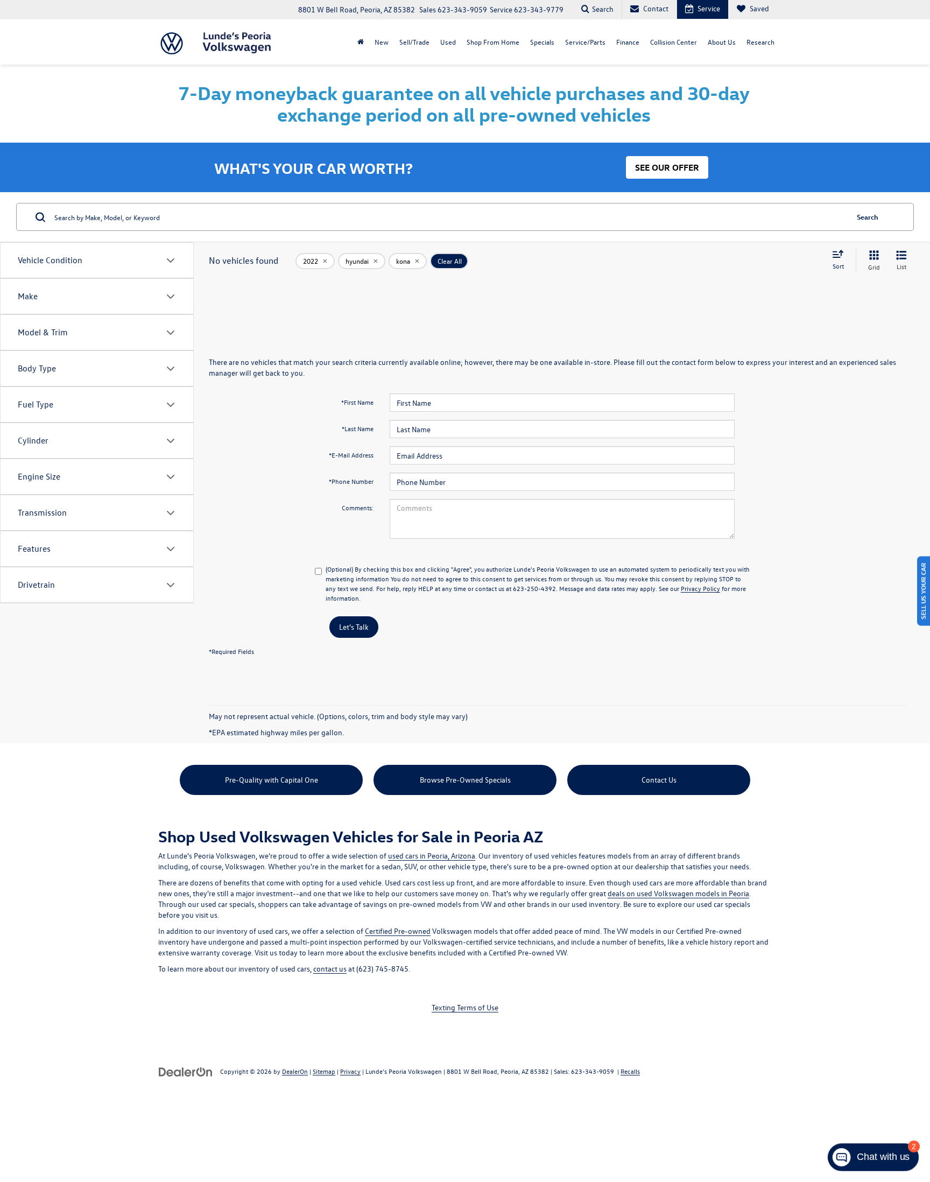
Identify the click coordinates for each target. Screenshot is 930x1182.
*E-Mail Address (351, 455)
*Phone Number (351, 481)
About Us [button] (722, 41)
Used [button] (448, 41)
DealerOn (295, 1071)
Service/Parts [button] (585, 41)
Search (867, 216)
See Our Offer (667, 167)
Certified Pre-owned (398, 931)
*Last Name (358, 428)
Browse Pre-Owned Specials (465, 780)
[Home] (360, 42)
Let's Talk (354, 627)
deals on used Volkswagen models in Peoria (678, 893)
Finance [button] (627, 41)
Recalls (630, 1071)
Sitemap (324, 1071)
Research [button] (760, 41)
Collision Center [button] (673, 41)
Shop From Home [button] (493, 41)
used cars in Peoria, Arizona (431, 855)
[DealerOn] (185, 1071)
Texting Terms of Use (465, 1007)
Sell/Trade (414, 41)
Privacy (350, 1071)
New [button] (382, 41)
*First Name (357, 402)
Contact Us (659, 780)
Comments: (358, 507)
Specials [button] (542, 41)
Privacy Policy (700, 588)
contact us (330, 968)
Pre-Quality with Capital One (271, 780)
